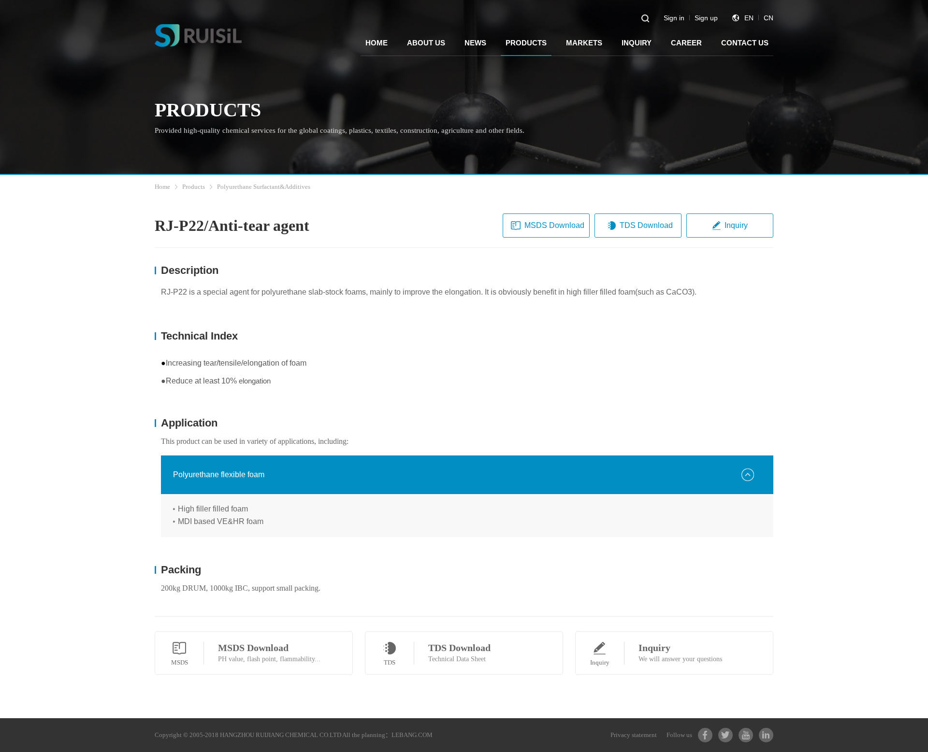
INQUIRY (637, 43)
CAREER (686, 43)
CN (768, 18)
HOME (376, 43)
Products (193, 186)
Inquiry (736, 225)
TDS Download (646, 225)
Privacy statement (633, 734)
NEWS (475, 43)
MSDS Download (554, 225)
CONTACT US (744, 43)
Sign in (674, 18)
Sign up (706, 18)
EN (749, 18)
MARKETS (584, 43)
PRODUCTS (526, 43)
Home (162, 186)
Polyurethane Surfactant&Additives (263, 186)
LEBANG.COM (412, 734)
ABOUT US (426, 43)
